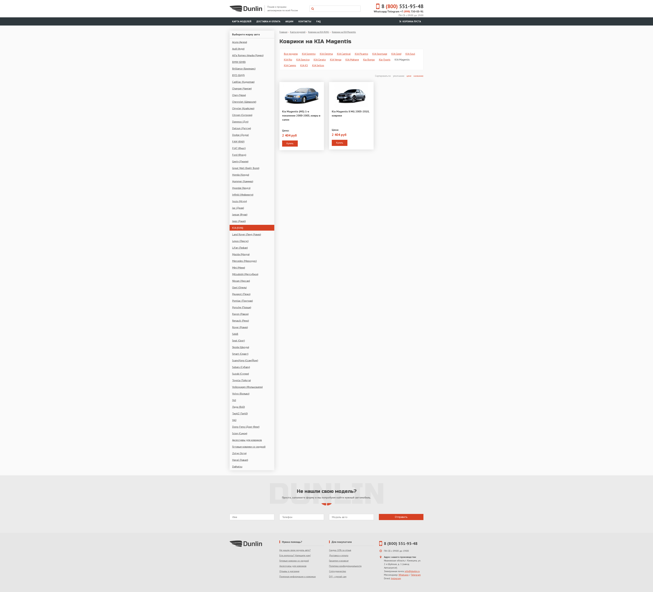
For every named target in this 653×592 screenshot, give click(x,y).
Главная (283, 32)
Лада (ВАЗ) (238, 406)
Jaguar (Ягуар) (239, 214)
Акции (289, 21)
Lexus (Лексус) (240, 241)
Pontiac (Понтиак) (242, 300)
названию (418, 75)
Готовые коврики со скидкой (248, 446)
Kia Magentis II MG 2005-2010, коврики (350, 113)
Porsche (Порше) (241, 307)
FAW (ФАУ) (238, 141)
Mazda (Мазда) (241, 254)
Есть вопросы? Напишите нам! (295, 555)
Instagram (396, 578)
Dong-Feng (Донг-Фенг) (245, 426)
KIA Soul (410, 53)
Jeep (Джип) (239, 221)
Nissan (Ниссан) (241, 280)
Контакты (304, 21)
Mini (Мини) (238, 267)
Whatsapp (404, 574)
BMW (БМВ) (239, 62)
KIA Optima (326, 53)
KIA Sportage (379, 53)
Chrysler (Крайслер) (243, 108)
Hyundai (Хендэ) (241, 188)
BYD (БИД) (238, 75)
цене (409, 75)
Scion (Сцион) (239, 433)
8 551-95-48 (402, 6)
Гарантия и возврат (339, 560)
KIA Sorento (309, 53)
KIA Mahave (352, 59)
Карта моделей (241, 21)
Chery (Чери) (239, 95)
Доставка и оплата (268, 21)
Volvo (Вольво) (240, 393)
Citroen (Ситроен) (242, 115)
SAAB (235, 334)
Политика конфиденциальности (345, 566)
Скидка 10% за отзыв (340, 550)
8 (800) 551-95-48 (401, 543)
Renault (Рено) (240, 320)
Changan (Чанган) (242, 88)
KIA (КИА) (237, 227)
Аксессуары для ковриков (247, 440)
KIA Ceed (396, 53)
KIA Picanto (361, 53)
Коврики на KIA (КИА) (318, 32)
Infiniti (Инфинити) (242, 194)
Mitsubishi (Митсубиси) (245, 274)
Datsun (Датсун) (241, 128)
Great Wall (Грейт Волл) (245, 168)
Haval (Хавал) (240, 460)
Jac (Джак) (238, 208)
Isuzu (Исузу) (239, 201)
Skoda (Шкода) (240, 347)
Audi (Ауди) (238, 48)
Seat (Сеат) (238, 340)
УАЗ (234, 420)
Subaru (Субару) (241, 367)
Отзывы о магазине (289, 571)
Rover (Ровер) (240, 327)
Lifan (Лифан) (240, 247)
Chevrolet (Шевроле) (244, 101)
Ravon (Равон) (240, 314)
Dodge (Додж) (240, 135)
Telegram (416, 574)
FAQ (318, 21)
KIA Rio (288, 59)
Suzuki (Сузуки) (240, 373)
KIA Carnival (344, 53)
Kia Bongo (369, 59)
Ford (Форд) (239, 154)
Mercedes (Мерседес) (244, 261)
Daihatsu (237, 466)
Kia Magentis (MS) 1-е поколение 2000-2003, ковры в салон (301, 115)
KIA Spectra (302, 59)
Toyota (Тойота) (241, 380)
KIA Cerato (320, 59)
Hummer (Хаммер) (242, 181)
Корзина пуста (411, 21)
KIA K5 (304, 65)
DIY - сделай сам (337, 576)
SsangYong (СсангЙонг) (245, 360)
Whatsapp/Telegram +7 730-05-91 (398, 11)
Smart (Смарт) (240, 353)
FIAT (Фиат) (239, 148)
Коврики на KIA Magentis (344, 32)
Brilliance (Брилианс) (244, 68)
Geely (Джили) (240, 161)
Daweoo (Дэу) (240, 121)
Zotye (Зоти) (239, 453)
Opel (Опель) (239, 287)
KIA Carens (290, 65)
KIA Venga (335, 59)
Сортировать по (383, 75)
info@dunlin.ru (412, 571)
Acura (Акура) (239, 42)
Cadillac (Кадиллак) (243, 82)
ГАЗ (234, 400)
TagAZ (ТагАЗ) (240, 413)
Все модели (291, 53)
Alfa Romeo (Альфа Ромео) (248, 55)
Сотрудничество (337, 571)
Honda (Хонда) (240, 174)
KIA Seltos (318, 65)
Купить (290, 143)
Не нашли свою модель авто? (295, 550)
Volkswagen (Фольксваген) (247, 387)
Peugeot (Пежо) (241, 294)
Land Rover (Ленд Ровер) (246, 234)
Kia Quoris (384, 59)
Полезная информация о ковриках (297, 576)
